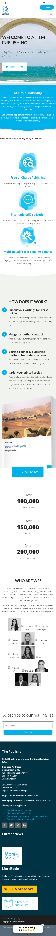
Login (47, 7)
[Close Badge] (42, 925)
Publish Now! (27, 471)
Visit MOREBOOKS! (21, 889)
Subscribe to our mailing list (28, 715)
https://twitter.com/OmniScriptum (17, 813)
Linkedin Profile (17, 626)
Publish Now (14, 66)
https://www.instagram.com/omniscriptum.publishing (25, 816)
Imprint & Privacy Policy (11, 918)
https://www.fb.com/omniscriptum (17, 810)
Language (46, 2)
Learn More (48, 927)
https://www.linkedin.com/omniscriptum (19, 819)
